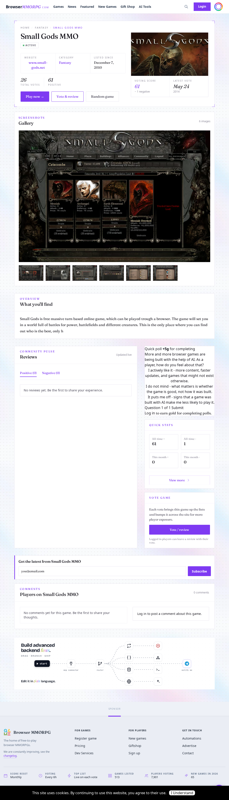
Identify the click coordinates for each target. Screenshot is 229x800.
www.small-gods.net (38, 65)
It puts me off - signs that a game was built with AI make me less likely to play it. (179, 400)
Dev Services (84, 753)
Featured (87, 6)
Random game (102, 96)
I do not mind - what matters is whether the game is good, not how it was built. (179, 389)
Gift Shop (128, 6)
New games (137, 738)
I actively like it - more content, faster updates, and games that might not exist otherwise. (179, 375)
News (72, 6)
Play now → (35, 96)
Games (58, 6)
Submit (178, 407)
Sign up (134, 753)
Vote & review (67, 96)
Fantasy (41, 27)
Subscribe (199, 571)
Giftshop (135, 746)
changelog (10, 756)
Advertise (189, 746)
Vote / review (179, 530)
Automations (191, 738)
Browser (27, 6)
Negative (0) (51, 373)
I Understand (182, 792)
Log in (150, 413)
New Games (107, 6)
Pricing (80, 746)
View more (177, 480)
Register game (86, 738)
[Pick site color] (218, 6)
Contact (188, 753)
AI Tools (145, 6)
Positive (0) (28, 373)
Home (25, 27)
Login (202, 6)
